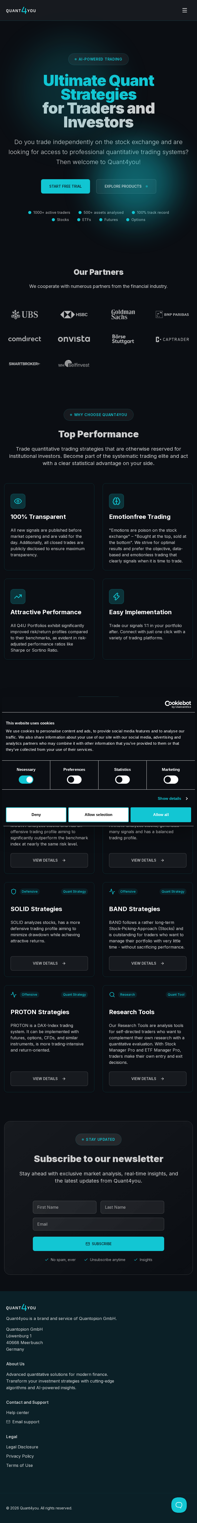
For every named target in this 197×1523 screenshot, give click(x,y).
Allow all (161, 814)
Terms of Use (19, 1465)
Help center (17, 1412)
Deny (36, 814)
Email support (25, 1421)
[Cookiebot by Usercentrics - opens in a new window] (168, 704)
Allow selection (99, 814)
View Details (45, 860)
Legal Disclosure (22, 1446)
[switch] (74, 779)
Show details (169, 798)
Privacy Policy (20, 1456)
